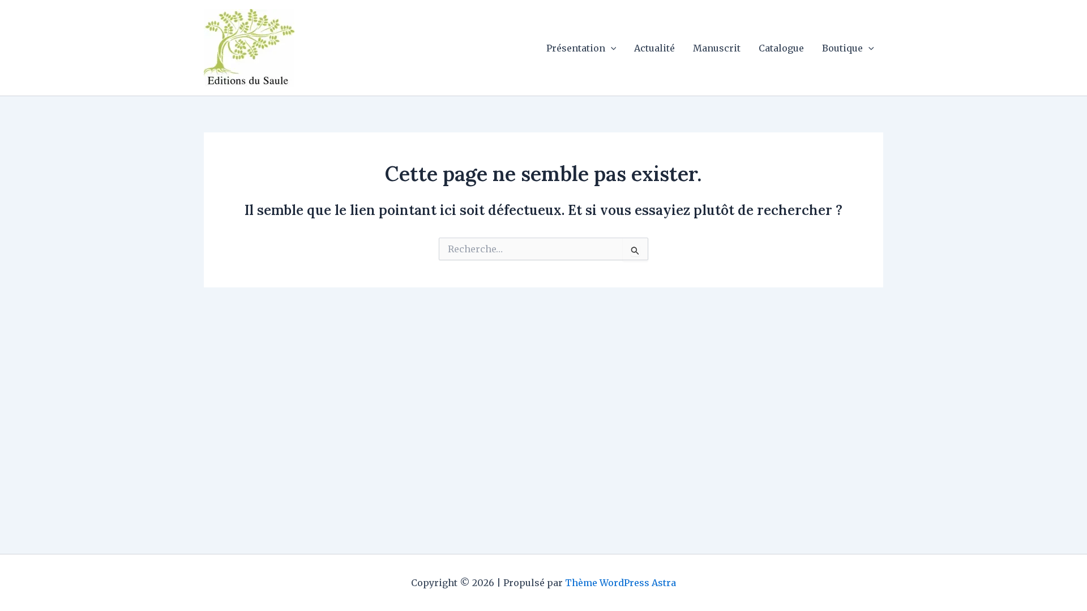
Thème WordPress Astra (620, 582)
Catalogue (781, 48)
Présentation (575, 48)
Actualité (654, 48)
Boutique (842, 48)
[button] (611, 48)
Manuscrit (717, 48)
